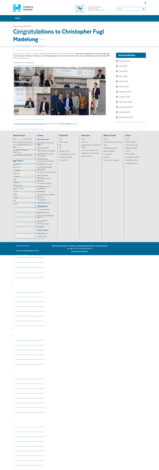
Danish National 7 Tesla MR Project (29, 352)
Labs (18, 343)
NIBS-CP (19, 96)
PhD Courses (21, 299)
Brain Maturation (22, 157)
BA (17, 309)
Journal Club (21, 328)
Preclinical (20, 265)
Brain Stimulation (22, 241)
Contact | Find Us (22, 439)
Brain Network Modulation (26, 161)
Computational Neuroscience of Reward (28, 174)
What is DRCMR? (22, 444)
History (19, 449)
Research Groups (25, 146)
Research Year (21, 314)
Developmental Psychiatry (26, 189)
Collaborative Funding (24, 415)
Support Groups (24, 269)
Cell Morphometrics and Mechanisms (25, 167)
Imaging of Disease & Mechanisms (29, 48)
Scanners (19, 348)
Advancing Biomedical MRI (26, 32)
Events (18, 381)
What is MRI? (21, 453)
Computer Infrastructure (25, 357)
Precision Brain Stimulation (26, 53)
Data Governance (22, 246)
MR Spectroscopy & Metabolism (28, 210)
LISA (18, 92)
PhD (18, 295)
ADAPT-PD (20, 68)
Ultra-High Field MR (23, 229)
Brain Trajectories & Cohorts (26, 37)
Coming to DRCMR (23, 458)
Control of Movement (24, 179)
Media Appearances (23, 396)
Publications (20, 405)
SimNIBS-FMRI (22, 108)
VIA (17, 127)
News (18, 391)
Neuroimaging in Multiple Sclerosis (29, 219)
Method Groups (24, 235)
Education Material (23, 323)
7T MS (18, 132)
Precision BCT (21, 103)
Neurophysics (21, 224)
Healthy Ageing (22, 194)
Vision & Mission (22, 434)
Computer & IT (21, 275)
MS (17, 304)
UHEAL (19, 122)
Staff (18, 429)
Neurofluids (20, 215)
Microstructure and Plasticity (27, 200)
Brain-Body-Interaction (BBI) (27, 152)
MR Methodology (22, 260)
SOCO (18, 112)
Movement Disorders (24, 205)
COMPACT (20, 82)
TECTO (19, 117)
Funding (19, 410)
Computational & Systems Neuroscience (26, 43)
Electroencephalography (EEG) (27, 251)
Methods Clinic (21, 255)
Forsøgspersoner (22, 468)
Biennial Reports (22, 400)
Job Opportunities (23, 463)
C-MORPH (20, 77)
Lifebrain (19, 87)
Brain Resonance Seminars (26, 386)
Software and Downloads (25, 362)
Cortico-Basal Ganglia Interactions (29, 184)
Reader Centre (21, 280)
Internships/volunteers (24, 319)
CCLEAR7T (20, 73)
